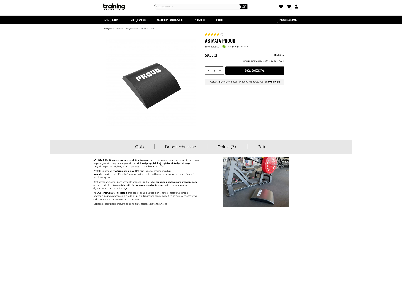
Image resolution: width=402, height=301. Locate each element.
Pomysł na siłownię (288, 19)
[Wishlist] (281, 7)
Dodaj (277, 55)
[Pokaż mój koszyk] (289, 6)
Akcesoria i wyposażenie (170, 20)
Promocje (200, 20)
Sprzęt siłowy (112, 20)
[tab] (139, 147)
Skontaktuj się (272, 81)
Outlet (219, 20)
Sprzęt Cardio (138, 20)
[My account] (297, 7)
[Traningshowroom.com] (114, 6)
